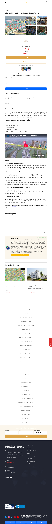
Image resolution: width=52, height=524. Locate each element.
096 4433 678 (11, 462)
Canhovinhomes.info (25, 515)
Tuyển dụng (29, 458)
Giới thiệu (29, 448)
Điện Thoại (7, 430)
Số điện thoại (8, 78)
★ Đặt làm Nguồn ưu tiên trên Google (20, 254)
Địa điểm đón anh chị (10, 83)
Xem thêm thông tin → (15, 257)
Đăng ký (26, 88)
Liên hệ (28, 463)
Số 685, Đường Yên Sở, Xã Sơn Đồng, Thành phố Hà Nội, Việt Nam (15, 453)
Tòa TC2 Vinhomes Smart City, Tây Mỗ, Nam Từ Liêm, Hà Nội (15, 456)
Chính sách (29, 453)
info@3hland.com (10, 467)
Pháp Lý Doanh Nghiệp (31, 450)
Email (20, 430)
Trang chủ (7, 5)
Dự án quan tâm (37, 430)
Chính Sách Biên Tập (31, 456)
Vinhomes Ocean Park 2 (27, 115)
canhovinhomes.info (11, 472)
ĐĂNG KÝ (26, 436)
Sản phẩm (13, 5)
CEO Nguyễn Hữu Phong (32, 461)
